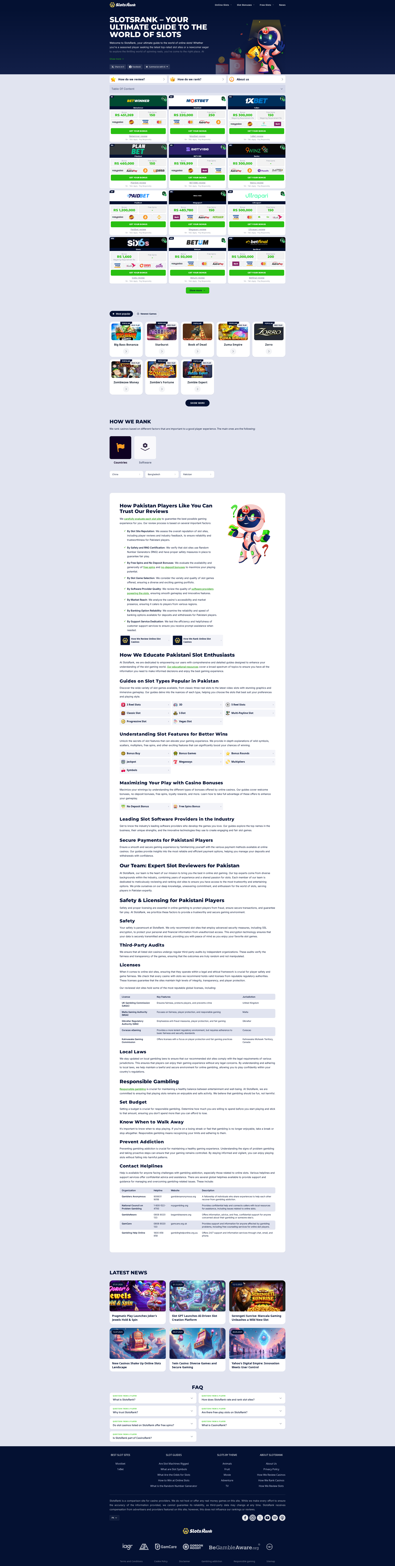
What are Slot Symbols (174, 1469)
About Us (271, 1463)
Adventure (227, 1480)
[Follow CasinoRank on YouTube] (267, 1518)
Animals (227, 1463)
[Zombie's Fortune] (161, 377)
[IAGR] (128, 1547)
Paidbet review (138, 229)
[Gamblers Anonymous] (144, 1547)
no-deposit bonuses (173, 567)
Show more (196, 290)
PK (113, 1517)
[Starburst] (161, 339)
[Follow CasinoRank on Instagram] (253, 1518)
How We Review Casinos (271, 1474)
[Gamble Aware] (234, 1547)
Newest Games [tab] (148, 313)
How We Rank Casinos (271, 1480)
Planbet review (138, 182)
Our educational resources (182, 666)
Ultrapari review (256, 229)
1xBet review (256, 136)
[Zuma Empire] (233, 339)
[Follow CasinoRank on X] (260, 1518)
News (282, 4)
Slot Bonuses (244, 4)
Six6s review (138, 277)
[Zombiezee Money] (126, 377)
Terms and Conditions (131, 1561)
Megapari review (197, 229)
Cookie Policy (160, 1561)
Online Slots (222, 4)
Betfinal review (256, 277)
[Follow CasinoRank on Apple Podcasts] (282, 1518)
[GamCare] (166, 1547)
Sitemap (271, 1561)
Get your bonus (138, 131)
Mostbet (120, 1463)
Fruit (227, 1469)
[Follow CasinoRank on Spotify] (275, 1518)
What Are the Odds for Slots (173, 1474)
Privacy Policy (271, 1469)
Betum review (197, 277)
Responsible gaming (244, 1561)
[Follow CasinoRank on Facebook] (245, 1518)
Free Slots (265, 4)
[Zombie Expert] (197, 377)
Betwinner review (138, 136)
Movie (227, 1474)
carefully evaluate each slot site (142, 518)
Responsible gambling (133, 1089)
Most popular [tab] (123, 313)
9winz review (256, 182)
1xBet (120, 1469)
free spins (149, 567)
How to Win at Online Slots (173, 1480)
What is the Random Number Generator (173, 1486)
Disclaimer (184, 1561)
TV (227, 1486)
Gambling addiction (212, 1561)
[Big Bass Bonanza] (126, 339)
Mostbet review (197, 136)
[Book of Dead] (197, 339)
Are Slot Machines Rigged (174, 1463)
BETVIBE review (197, 182)
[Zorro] (268, 339)
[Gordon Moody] (193, 1547)
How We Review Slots (271, 1486)
